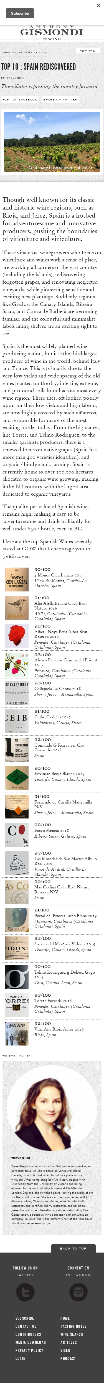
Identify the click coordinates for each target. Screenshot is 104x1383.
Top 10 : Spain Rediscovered (38, 67)
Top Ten (88, 50)
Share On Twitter (60, 99)
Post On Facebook (19, 99)
